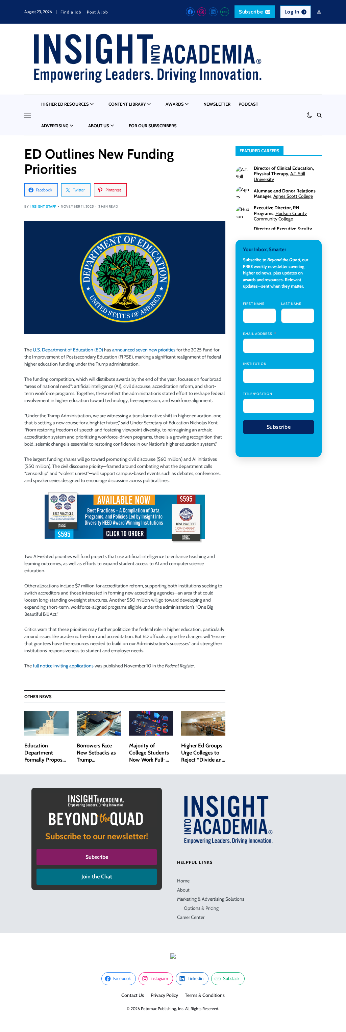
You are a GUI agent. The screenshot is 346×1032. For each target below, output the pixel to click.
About (183, 890)
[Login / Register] (319, 12)
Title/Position (257, 394)
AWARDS (175, 104)
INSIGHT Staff (43, 206)
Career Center (190, 917)
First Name (254, 303)
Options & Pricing (201, 908)
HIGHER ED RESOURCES (65, 104)
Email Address (257, 334)
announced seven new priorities (144, 350)
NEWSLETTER (216, 104)
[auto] (309, 115)
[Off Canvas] (27, 115)
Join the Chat (96, 876)
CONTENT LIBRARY (127, 104)
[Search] (319, 115)
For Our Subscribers (153, 125)
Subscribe (251, 12)
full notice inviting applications (64, 666)
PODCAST (248, 104)
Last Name (291, 303)
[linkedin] (213, 11)
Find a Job (70, 12)
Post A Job (97, 12)
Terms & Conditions (205, 995)
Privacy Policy (164, 995)
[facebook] (190, 11)
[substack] (224, 11)
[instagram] (201, 11)
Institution (255, 364)
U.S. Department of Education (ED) (68, 350)
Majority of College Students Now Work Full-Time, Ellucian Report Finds (149, 759)
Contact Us (132, 995)
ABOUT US (98, 125)
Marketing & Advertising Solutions (210, 899)
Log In (292, 12)
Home (183, 881)
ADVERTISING (55, 125)
